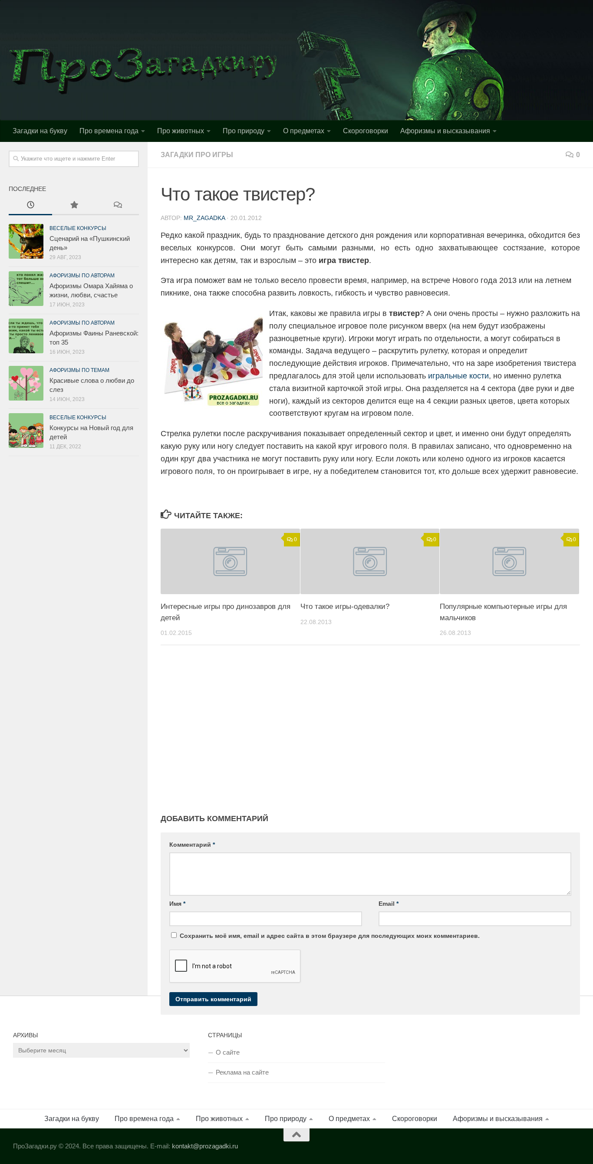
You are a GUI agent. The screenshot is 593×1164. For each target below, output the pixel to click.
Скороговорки (365, 131)
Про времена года (108, 131)
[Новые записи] (30, 206)
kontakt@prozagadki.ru (205, 1146)
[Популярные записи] (74, 206)
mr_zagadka (204, 217)
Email (389, 903)
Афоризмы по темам (79, 370)
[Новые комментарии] (117, 206)
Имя (177, 903)
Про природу (243, 131)
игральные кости (458, 376)
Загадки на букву (40, 131)
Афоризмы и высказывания (445, 131)
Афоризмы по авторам (82, 276)
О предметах (303, 131)
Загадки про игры (197, 154)
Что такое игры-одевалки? (344, 606)
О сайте (228, 1052)
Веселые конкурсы (77, 228)
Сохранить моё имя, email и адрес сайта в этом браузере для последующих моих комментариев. (330, 935)
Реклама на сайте (242, 1072)
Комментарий (192, 844)
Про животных (180, 131)
